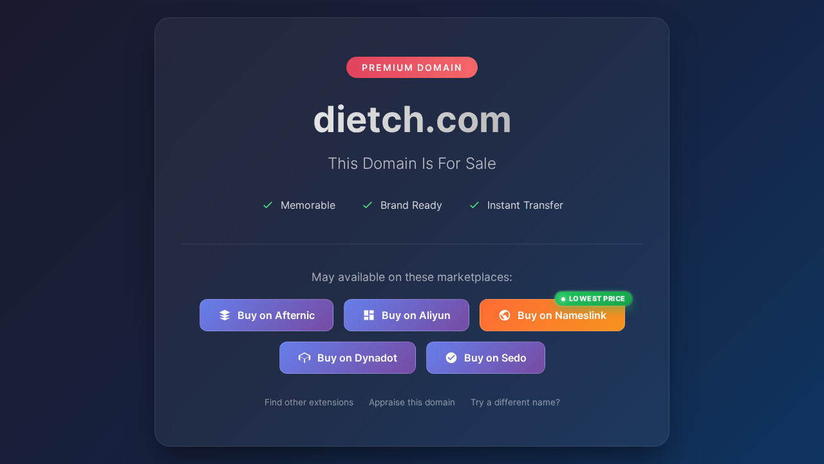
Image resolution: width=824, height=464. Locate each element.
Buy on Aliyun (416, 315)
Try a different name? (515, 402)
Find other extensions (309, 402)
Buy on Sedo (495, 357)
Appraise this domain (412, 402)
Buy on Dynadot (357, 357)
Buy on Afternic (276, 315)
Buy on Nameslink (571, 310)
